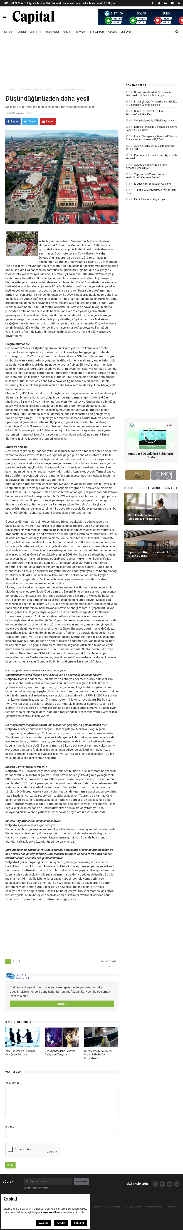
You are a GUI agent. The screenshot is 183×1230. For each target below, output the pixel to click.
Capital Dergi (24, 89)
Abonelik (171, 1206)
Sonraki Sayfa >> (109, 962)
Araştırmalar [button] (52, 31)
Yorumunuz (12, 1083)
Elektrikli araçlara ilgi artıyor (150, 199)
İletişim (97, 1206)
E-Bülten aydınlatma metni (36, 1188)
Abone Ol (62, 1003)
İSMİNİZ (9, 1127)
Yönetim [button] (67, 31)
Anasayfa (10, 89)
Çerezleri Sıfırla (133, 1206)
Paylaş (14, 121)
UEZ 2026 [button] (126, 31)
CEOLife (112, 31)
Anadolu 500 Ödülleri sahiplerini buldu (151, 455)
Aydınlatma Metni (154, 1206)
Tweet (32, 121)
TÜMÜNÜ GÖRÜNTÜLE (163, 488)
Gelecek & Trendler (43, 89)
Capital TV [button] (35, 31)
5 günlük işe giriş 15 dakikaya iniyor (154, 120)
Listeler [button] (8, 31)
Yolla (10, 1165)
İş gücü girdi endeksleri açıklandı (152, 183)
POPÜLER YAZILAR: (14, 3)
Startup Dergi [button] (97, 31)
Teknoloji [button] (21, 31)
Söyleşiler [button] (80, 31)
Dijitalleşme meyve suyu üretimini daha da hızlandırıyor (98, 1055)
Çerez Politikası (113, 1206)
